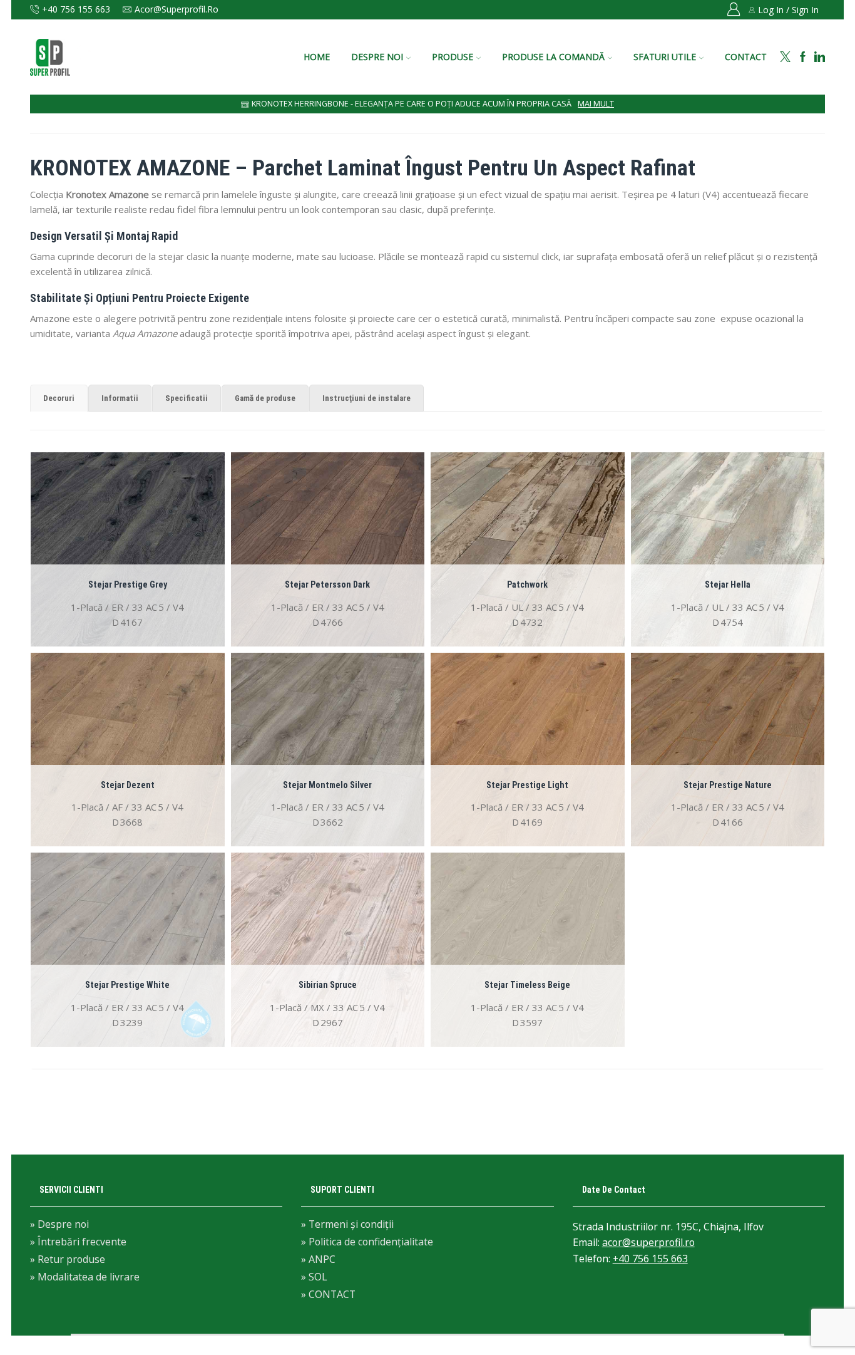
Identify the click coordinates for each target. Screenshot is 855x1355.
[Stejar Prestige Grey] (128, 549)
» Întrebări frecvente (78, 1242)
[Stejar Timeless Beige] (528, 950)
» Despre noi (59, 1225)
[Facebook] (802, 57)
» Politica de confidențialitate (367, 1242)
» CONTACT (328, 1293)
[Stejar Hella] (728, 549)
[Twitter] (785, 57)
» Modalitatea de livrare (85, 1276)
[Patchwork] (528, 549)
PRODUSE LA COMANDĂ (553, 57)
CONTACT (746, 57)
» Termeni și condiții (347, 1225)
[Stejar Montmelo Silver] (328, 750)
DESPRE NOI (377, 57)
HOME (317, 57)
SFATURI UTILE (664, 57)
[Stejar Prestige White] (128, 950)
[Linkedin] (819, 57)
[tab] (59, 398)
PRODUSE (452, 57)
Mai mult (596, 103)
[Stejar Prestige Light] (528, 750)
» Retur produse (67, 1259)
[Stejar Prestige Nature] (728, 750)
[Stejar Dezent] (128, 750)
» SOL (314, 1277)
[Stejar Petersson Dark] (328, 549)
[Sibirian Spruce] (328, 950)
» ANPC (318, 1259)
